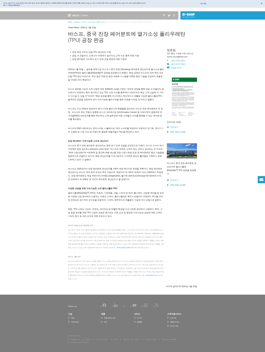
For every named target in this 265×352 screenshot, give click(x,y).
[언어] (169, 15)
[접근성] (174, 15)
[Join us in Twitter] (156, 306)
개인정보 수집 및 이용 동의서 (80, 342)
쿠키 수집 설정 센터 (102, 339)
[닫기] (261, 3)
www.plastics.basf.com (125, 247)
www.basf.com (151, 275)
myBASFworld (75, 339)
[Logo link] (188, 15)
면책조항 (87, 339)
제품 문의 (126, 339)
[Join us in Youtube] (133, 306)
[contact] (261, 179)
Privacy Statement (14, 5)
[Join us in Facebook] (103, 306)
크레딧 (115, 339)
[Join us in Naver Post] (124, 306)
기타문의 (137, 339)
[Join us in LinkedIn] (114, 306)
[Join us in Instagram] (145, 306)
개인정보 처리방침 (150, 339)
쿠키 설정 (203, 3)
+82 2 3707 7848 (177, 64)
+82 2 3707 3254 (177, 60)
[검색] (164, 15)
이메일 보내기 (176, 68)
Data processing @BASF (169, 339)
